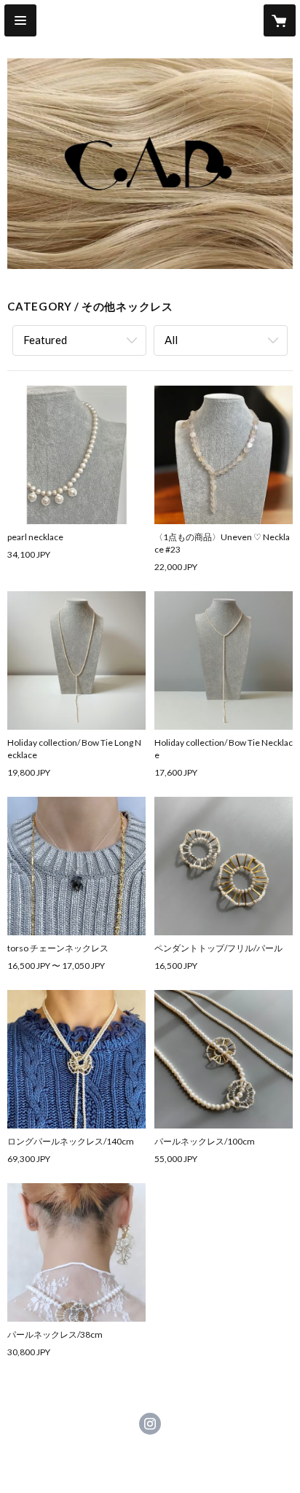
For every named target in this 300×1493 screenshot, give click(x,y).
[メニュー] (20, 20)
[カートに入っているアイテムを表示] (280, 20)
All (171, 339)
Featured (45, 339)
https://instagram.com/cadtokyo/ (150, 1424)
